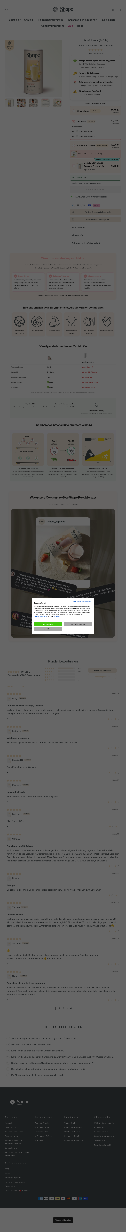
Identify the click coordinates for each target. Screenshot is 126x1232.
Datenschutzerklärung (40, 616)
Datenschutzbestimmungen (82, 601)
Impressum (57, 616)
